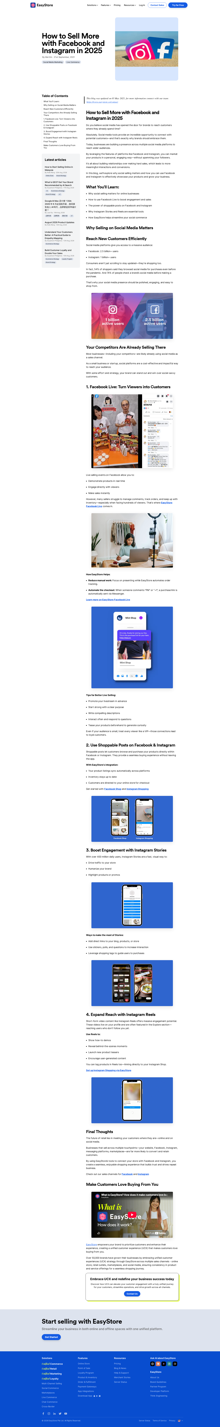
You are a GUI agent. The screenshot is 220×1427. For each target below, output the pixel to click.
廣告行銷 (64, 216)
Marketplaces (48, 1392)
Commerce (52, 1363)
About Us (154, 1377)
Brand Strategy (61, 176)
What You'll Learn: (51, 101)
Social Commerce (50, 1388)
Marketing (52, 1373)
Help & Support (121, 1372)
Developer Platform (159, 1391)
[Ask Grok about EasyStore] (175, 1364)
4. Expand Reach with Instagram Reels (60, 138)
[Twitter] (60, 1413)
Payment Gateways (87, 1386)
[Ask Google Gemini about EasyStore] (163, 1364)
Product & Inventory (87, 1377)
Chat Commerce (49, 1402)
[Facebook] (43, 1413)
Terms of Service (160, 1420)
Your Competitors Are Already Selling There (60, 114)
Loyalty (50, 1378)
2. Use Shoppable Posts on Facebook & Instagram (60, 126)
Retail (49, 1368)
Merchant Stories (122, 1377)
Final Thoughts (50, 141)
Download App (85, 1395)
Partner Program (158, 1386)
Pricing (117, 5)
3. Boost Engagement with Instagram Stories (60, 132)
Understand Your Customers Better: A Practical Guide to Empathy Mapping (59, 235)
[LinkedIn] (54, 1413)
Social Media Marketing (53, 62)
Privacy (172, 1420)
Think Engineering (158, 1395)
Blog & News (120, 1368)
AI (47, 191)
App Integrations (86, 1391)
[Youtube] (65, 1413)
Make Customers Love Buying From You (59, 146)
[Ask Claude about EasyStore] (158, 1364)
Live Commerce (73, 62)
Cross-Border (48, 1406)
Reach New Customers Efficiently (58, 109)
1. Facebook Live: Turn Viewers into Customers (59, 120)
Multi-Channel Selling (52, 1383)
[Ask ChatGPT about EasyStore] (152, 1364)
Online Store (49, 176)
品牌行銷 (48, 216)
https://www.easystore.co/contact (102, 101)
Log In (142, 5)
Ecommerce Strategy (57, 191)
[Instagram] (48, 1413)
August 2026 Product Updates (59, 222)
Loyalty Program (67, 259)
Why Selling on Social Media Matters (60, 105)
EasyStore (91, 1244)
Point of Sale (84, 1368)
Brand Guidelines (158, 1382)
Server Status (120, 1382)
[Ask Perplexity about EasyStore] (169, 1364)
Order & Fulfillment (86, 1382)
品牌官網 (56, 216)
